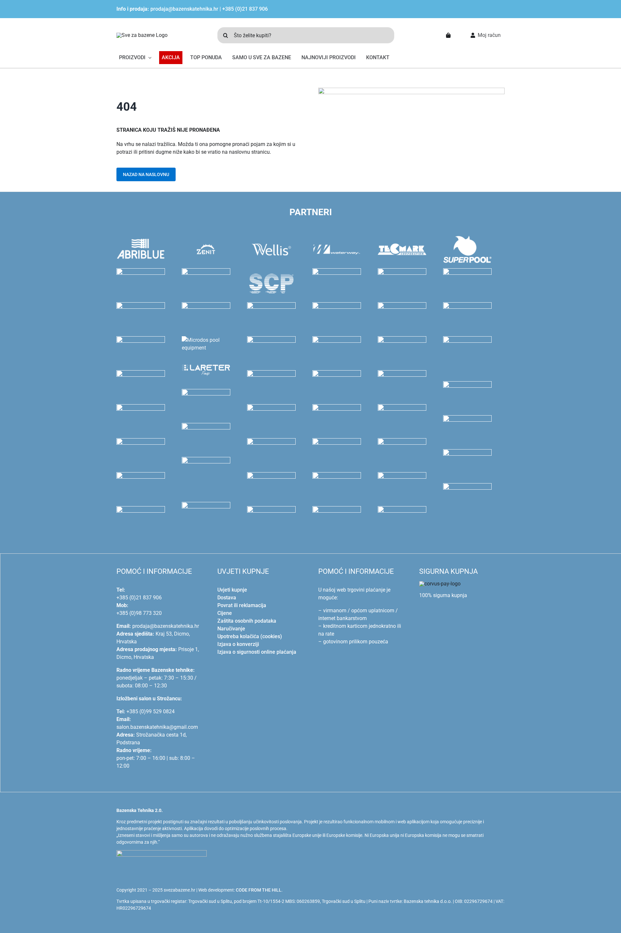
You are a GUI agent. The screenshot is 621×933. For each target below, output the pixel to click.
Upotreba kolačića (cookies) (249, 636)
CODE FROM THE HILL (258, 890)
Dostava (226, 597)
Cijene (224, 613)
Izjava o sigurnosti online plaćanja (256, 652)
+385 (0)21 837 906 (245, 9)
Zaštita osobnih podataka (246, 621)
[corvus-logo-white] (440, 584)
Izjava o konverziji (238, 644)
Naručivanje (231, 629)
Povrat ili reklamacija (241, 605)
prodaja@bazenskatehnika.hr (184, 9)
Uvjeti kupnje (232, 590)
